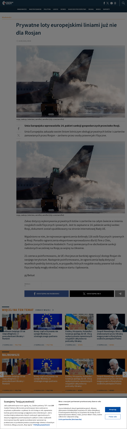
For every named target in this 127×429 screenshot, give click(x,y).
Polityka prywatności (41, 425)
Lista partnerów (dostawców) (70, 419)
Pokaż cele (113, 417)
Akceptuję (112, 409)
